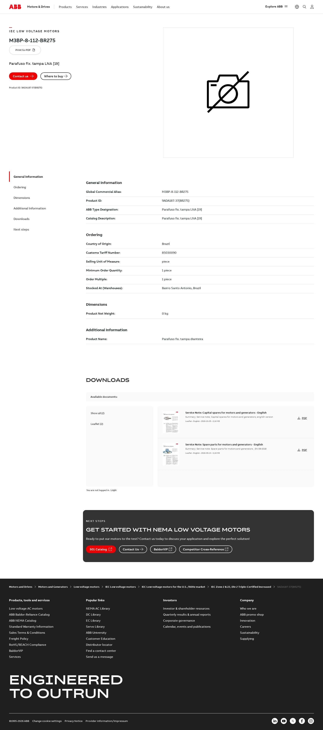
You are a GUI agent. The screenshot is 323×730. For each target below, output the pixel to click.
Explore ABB (274, 6)
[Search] (304, 7)
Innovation (247, 620)
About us (163, 7)
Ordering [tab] (20, 187)
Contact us (20, 76)
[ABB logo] (15, 7)
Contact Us (131, 549)
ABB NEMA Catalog (22, 620)
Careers (245, 626)
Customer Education (100, 638)
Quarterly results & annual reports (187, 614)
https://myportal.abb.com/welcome (312, 7)
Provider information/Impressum (107, 721)
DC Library (93, 614)
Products (65, 7)
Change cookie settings (47, 721)
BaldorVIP (161, 549)
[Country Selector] (297, 7)
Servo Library (95, 626)
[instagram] (311, 721)
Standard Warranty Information (31, 626)
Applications (120, 7)
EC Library (93, 620)
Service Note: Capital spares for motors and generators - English (225, 412)
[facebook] (302, 721)
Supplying (247, 638)
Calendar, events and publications (187, 626)
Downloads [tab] (21, 219)
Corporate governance (179, 620)
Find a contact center (101, 651)
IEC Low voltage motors (120, 586)
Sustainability (142, 7)
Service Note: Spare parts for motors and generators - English (224, 444)
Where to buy (53, 76)
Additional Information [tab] (30, 208)
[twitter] (293, 721)
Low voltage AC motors (26, 608)
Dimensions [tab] (22, 198)
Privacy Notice (74, 721)
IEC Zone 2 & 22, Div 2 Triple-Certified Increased (241, 586)
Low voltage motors (86, 586)
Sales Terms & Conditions (27, 632)
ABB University (96, 632)
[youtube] (284, 721)
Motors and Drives (20, 586)
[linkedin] (275, 721)
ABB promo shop (252, 614)
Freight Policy (18, 638)
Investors (170, 600)
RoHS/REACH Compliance (27, 645)
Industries (99, 7)
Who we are (248, 608)
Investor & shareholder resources (186, 608)
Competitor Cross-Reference (203, 549)
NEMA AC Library (98, 608)
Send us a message (99, 657)
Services (82, 7)
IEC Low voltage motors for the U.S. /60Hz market (173, 586)
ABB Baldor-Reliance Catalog (29, 614)
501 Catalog (98, 549)
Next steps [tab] (21, 229)
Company (247, 600)
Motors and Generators (53, 586)
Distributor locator (99, 645)
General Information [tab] (28, 176)
